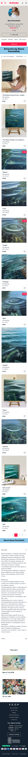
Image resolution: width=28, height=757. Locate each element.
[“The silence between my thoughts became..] (14, 125)
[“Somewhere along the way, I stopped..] (14, 81)
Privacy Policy (23, 753)
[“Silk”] (14, 514)
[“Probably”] (14, 271)
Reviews (10, 39)
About (16, 39)
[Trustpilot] (14, 745)
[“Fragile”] (14, 235)
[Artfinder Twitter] (12, 705)
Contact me (14, 44)
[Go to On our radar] (14, 689)
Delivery (14, 712)
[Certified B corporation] (14, 740)
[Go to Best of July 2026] (14, 665)
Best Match (19, 56)
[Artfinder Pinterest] (18, 705)
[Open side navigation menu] (2, 3)
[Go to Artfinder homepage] (14, 3)
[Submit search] (5, 3)
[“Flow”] (14, 198)
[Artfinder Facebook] (9, 705)
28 (19, 26)
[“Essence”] (14, 436)
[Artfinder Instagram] (15, 705)
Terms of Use (15, 753)
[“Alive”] (14, 308)
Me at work (22, 39)
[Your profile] (22, 3)
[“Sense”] (14, 396)
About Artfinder (14, 708)
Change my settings (14, 734)
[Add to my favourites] (25, 101)
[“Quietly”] (14, 350)
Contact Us (14, 719)
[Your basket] (26, 3)
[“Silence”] (14, 164)
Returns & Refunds (14, 715)
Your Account (14, 710)
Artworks (4, 39)
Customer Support (14, 717)
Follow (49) (15, 34)
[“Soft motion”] (14, 475)
